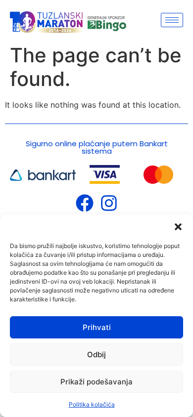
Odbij (96, 354)
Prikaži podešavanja (96, 381)
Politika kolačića (92, 404)
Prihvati (97, 327)
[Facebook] (85, 203)
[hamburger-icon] (172, 20)
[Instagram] (109, 203)
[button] (178, 227)
